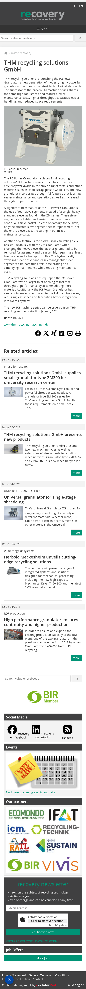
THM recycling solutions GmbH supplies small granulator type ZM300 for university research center (42, 377)
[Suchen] (80, 38)
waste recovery (21, 53)
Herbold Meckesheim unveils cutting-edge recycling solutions (40, 559)
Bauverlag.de (75, 985)
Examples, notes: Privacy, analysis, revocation (31, 940)
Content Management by (19, 985)
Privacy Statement (14, 975)
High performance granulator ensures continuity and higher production (41, 622)
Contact (38, 979)
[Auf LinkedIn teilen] (62, 335)
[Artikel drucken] (78, 333)
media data (22, 979)
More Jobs (43, 958)
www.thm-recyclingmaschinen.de (26, 324)
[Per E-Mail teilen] (70, 333)
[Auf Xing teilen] (54, 335)
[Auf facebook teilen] (38, 335)
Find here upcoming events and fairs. (31, 792)
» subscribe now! (43, 932)
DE (74, 6)
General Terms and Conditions (49, 975)
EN (81, 6)
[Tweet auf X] (46, 335)
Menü (45, 29)
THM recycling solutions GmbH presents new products (43, 437)
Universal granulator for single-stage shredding (40, 499)
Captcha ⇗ (58, 925)
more (76, 416)
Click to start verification (47, 921)
